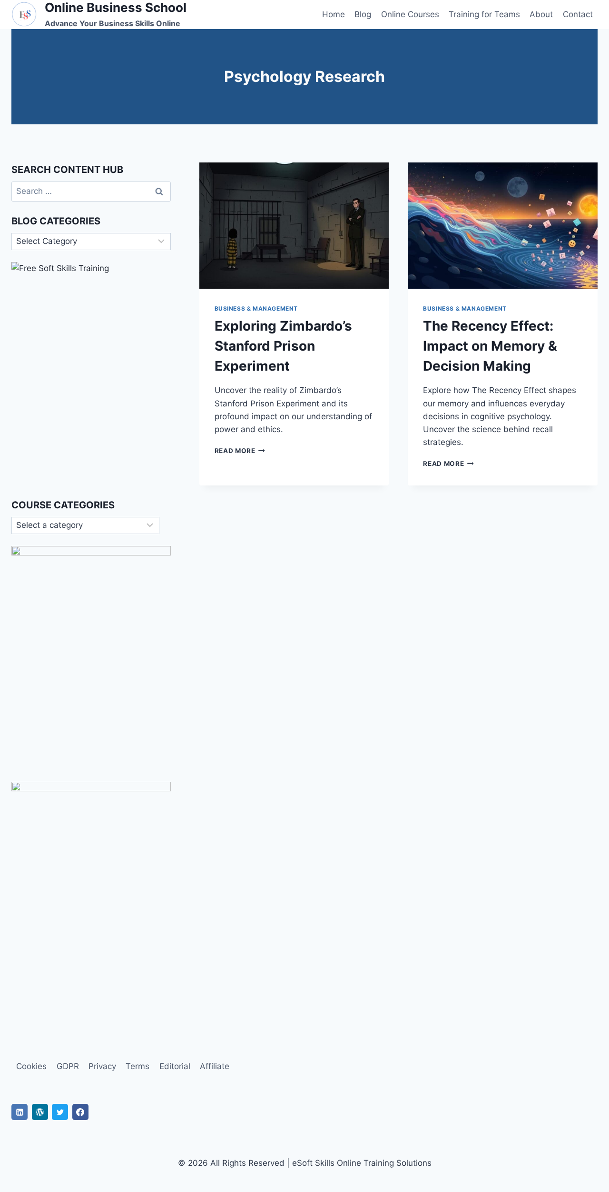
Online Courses (410, 14)
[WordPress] (40, 1112)
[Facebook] (80, 1112)
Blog (362, 14)
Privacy (102, 1066)
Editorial (174, 1066)
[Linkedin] (19, 1112)
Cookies (31, 1066)
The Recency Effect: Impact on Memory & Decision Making (490, 346)
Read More (240, 451)
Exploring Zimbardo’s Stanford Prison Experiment (283, 346)
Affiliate (214, 1066)
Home (333, 14)
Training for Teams (484, 14)
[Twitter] (60, 1112)
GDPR (68, 1066)
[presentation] (294, 225)
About (541, 14)
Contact (578, 14)
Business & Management (256, 308)
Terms (137, 1066)
